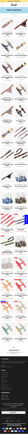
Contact (16, 423)
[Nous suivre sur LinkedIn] (14, 418)
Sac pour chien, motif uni (21, 186)
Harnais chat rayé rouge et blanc (21, 296)
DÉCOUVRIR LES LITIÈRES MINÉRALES (14, 1)
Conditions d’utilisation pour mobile (14, 425)
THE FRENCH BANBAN (7, 32)
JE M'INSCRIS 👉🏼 (13, 412)
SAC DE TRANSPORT (20, 206)
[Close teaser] (24, 224)
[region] (14, 350)
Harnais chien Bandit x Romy (20, 318)
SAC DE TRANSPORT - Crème (7, 271)
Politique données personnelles (13, 424)
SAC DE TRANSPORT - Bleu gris (20, 184)
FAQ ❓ (2, 382)
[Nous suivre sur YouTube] (8, 418)
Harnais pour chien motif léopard (21, 100)
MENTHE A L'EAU (7, 337)
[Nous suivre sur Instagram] (5, 418)
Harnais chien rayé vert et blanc (7, 339)
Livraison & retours (5, 385)
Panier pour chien (4, 395)
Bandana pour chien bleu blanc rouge (7, 100)
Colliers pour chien (5, 396)
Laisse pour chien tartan (21, 164)
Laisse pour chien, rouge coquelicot (7, 230)
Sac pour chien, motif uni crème (7, 274)
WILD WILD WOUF (21, 54)
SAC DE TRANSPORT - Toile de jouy (7, 206)
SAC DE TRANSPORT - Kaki (20, 250)
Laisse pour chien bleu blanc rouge (20, 143)
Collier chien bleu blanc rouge (7, 34)
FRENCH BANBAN (7, 97)
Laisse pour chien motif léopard (7, 165)
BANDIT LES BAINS (21, 271)
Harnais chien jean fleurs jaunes (21, 339)
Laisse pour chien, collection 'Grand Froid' (20, 228)
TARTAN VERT (7, 250)
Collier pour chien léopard (20, 55)
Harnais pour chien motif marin (7, 56)
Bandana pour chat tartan (7, 187)
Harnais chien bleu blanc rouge (7, 78)
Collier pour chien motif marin (7, 143)
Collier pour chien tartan (21, 77)
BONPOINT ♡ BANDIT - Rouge (7, 228)
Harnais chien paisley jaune (7, 296)
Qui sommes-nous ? (5, 372)
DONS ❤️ (3, 378)
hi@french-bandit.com (8, 366)
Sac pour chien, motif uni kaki (21, 252)
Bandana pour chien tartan (21, 34)
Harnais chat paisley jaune (7, 318)
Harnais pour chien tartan (20, 121)
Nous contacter (4, 376)
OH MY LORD (21, 32)
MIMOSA (21, 337)
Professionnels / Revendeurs (6, 389)
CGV (12, 423)
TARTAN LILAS (21, 229)
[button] (26, 219)
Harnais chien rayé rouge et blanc (21, 274)
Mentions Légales (21, 423)
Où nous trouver (4, 374)
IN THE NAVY (7, 54)
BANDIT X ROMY (20, 315)
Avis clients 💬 (4, 380)
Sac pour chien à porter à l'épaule (21, 209)
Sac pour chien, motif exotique (7, 209)
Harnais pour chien (5, 398)
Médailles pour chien (5, 399)
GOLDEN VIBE (7, 293)
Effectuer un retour (5, 387)
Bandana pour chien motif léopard (7, 121)
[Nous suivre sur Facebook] (1, 418)
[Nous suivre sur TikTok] (11, 418)
